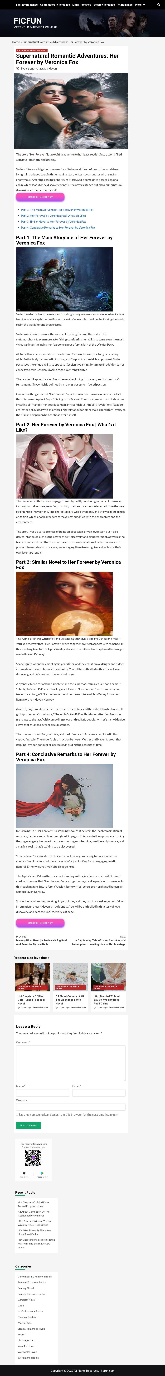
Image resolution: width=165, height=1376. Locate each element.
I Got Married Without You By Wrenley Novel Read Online (107, 1000)
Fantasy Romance (27, 4)
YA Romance (125, 4)
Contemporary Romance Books (32, 50)
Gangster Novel (26, 1299)
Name (20, 1086)
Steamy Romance (104, 4)
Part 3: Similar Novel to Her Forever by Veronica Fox (53, 221)
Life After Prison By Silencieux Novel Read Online (34, 1232)
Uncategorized (26, 1340)
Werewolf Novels (27, 1351)
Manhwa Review (27, 1317)
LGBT (21, 1305)
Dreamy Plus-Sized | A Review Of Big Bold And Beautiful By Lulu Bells (41, 940)
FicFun (28, 21)
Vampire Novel (26, 1346)
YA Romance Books (28, 1357)
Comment (23, 1042)
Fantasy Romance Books (31, 1293)
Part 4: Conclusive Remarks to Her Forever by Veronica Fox (58, 227)
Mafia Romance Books (30, 1311)
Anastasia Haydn (46, 68)
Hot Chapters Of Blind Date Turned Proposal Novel (31, 1000)
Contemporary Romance (55, 4)
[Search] (159, 5)
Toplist (21, 1334)
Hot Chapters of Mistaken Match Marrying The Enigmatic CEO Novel (36, 1243)
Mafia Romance (81, 4)
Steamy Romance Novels (31, 1328)
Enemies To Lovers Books (32, 1282)
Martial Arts (24, 1322)
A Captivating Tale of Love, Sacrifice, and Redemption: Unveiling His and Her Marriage (99, 940)
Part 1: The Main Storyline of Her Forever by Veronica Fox (57, 209)
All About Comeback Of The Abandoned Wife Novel (70, 1000)
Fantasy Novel (26, 1288)
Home (16, 42)
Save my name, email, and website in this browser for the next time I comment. (69, 1114)
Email (76, 1086)
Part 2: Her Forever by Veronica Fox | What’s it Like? (53, 215)
